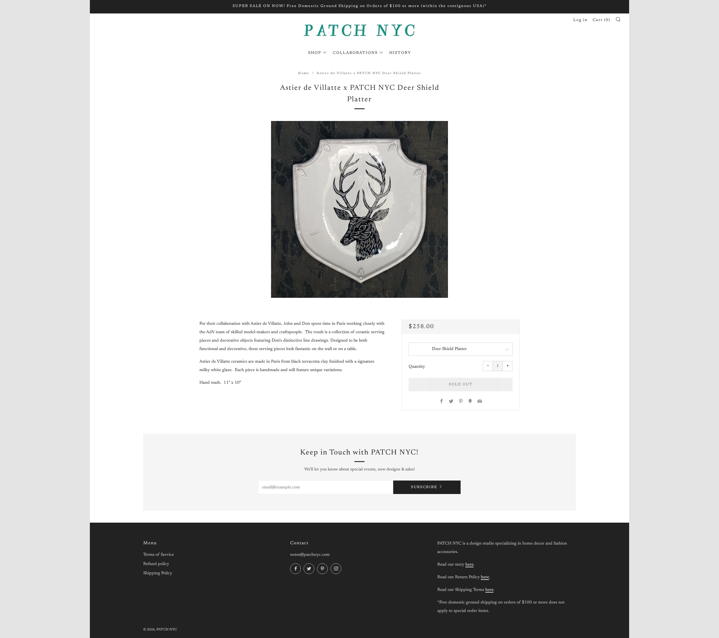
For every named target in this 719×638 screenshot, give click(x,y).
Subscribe (424, 487)
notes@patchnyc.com (310, 555)
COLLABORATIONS (355, 53)
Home (303, 73)
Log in (580, 20)
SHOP (314, 53)
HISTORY (400, 53)
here (469, 564)
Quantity (417, 367)
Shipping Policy (157, 573)
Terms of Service (158, 555)
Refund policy (156, 564)
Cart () (601, 20)
